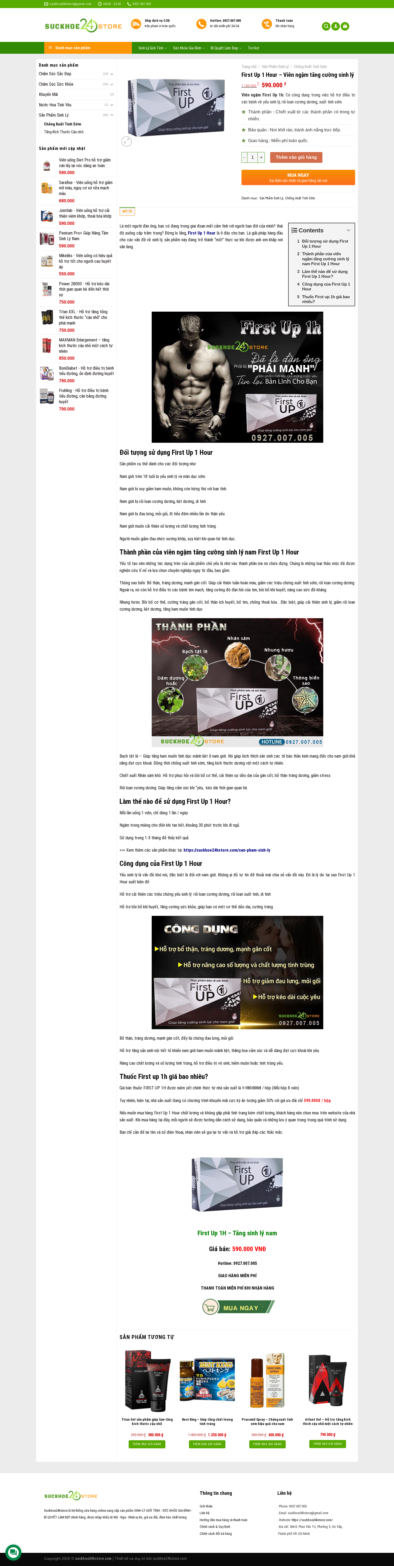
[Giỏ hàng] (345, 26)
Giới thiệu (206, 1506)
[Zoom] (126, 141)
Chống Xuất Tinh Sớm (62, 124)
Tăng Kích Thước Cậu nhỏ (64, 132)
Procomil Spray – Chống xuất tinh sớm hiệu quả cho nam (267, 1421)
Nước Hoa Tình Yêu (55, 104)
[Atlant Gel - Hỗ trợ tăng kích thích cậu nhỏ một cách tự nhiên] (327, 1380)
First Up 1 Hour (201, 233)
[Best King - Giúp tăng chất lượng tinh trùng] (207, 1380)
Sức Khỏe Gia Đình (187, 48)
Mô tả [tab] (127, 211)
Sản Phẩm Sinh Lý (54, 115)
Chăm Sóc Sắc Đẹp (55, 73)
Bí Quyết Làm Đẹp (224, 48)
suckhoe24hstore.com (170, 1558)
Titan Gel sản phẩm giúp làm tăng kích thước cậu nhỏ (147, 1421)
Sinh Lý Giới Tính (151, 48)
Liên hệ (204, 1513)
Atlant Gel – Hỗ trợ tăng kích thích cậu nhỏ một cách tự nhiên (328, 1421)
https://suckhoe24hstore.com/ (312, 1520)
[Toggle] (112, 74)
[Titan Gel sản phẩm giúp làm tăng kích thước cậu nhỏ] (147, 1380)
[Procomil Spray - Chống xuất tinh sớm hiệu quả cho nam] (267, 1380)
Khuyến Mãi (48, 94)
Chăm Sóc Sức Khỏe (56, 84)
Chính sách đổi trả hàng (216, 1534)
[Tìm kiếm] (326, 26)
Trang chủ (249, 66)
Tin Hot (253, 48)
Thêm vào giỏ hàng (296, 157)
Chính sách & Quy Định (215, 1527)
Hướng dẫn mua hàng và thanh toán (223, 1520)
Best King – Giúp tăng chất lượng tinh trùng (207, 1421)
